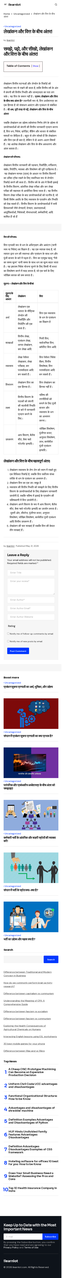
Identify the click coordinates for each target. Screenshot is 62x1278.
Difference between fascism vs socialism (26, 1011)
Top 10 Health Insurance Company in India (32, 1190)
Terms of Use (31, 1247)
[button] (5, 4)
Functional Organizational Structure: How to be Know (32, 1098)
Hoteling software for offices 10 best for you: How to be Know (33, 1163)
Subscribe (50, 1236)
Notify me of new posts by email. (26, 641)
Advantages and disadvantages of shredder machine (31, 1109)
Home (7, 13)
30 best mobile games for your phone (24, 1043)
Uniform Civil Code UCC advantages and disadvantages (32, 1086)
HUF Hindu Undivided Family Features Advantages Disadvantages (27, 1134)
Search (8, 950)
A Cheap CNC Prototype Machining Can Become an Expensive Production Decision (32, 1072)
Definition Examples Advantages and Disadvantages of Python (30, 1121)
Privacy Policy (11, 1247)
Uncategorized (22, 13)
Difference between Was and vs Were (24, 1050)
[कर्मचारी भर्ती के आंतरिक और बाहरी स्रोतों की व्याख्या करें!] (31, 815)
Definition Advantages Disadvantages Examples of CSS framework (30, 1149)
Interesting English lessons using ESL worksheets (30, 1036)
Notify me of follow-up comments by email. (32, 633)
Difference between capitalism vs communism (29, 993)
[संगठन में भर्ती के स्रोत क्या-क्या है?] (31, 867)
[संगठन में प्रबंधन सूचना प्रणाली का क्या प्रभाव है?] (31, 713)
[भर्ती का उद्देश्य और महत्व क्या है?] (31, 917)
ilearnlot (14, 4)
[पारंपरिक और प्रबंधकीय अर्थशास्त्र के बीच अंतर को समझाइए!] (31, 762)
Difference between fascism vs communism (27, 1018)
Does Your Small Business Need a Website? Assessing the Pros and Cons (30, 1176)
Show (35, 66)
